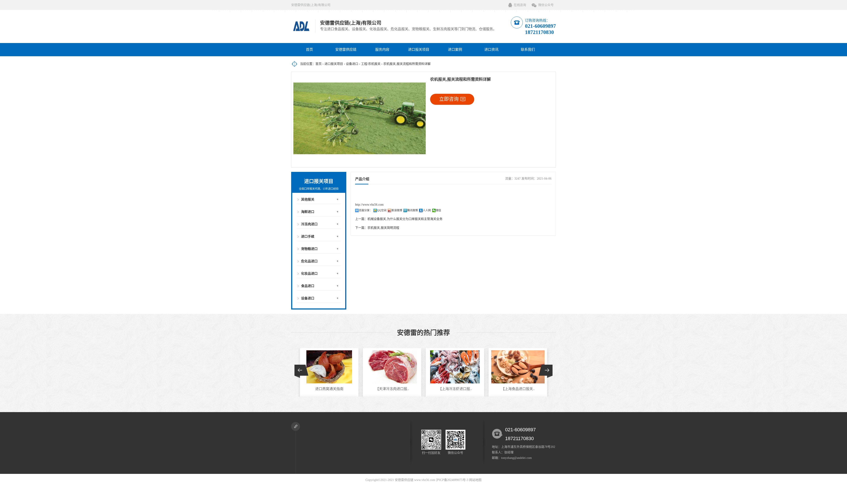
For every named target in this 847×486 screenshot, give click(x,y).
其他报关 (307, 199)
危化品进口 (309, 261)
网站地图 (475, 480)
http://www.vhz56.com (369, 204)
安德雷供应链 (345, 49)
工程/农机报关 (370, 64)
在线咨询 (520, 5)
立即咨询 (449, 99)
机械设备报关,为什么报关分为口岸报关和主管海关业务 (404, 219)
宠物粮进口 (309, 249)
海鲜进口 (307, 212)
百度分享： (365, 210)
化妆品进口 (309, 273)
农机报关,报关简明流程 (383, 227)
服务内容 (382, 49)
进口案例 (455, 49)
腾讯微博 (412, 210)
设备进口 (352, 64)
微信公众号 (546, 5)
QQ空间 (381, 210)
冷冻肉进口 (309, 224)
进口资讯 (491, 49)
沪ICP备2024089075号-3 (452, 480)
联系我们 (528, 49)
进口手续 (307, 236)
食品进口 (307, 286)
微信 (438, 210)
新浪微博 (397, 210)
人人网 (427, 210)
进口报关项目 (418, 49)
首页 (309, 49)
